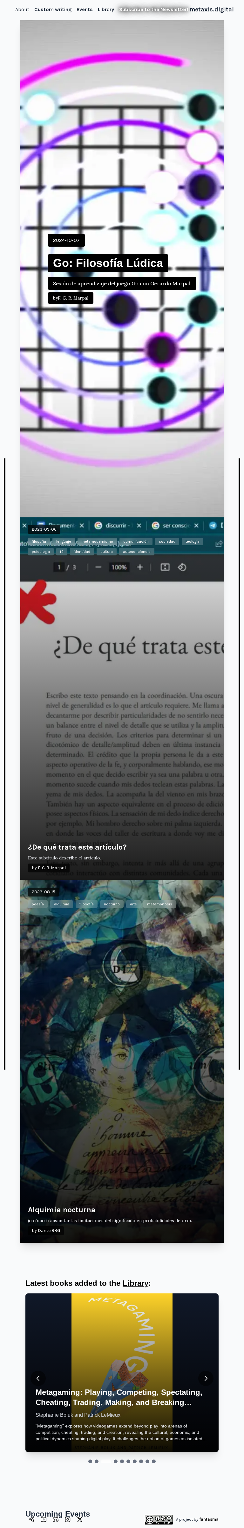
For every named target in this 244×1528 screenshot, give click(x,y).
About (22, 9)
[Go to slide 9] (147, 1461)
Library (135, 1283)
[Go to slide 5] (122, 1461)
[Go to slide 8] (141, 1461)
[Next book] (206, 1378)
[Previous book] (38, 1378)
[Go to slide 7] (135, 1461)
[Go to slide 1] (90, 1461)
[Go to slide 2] (96, 1461)
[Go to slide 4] (112, 1461)
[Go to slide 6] (128, 1461)
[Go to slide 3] (103, 1461)
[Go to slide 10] (154, 1461)
